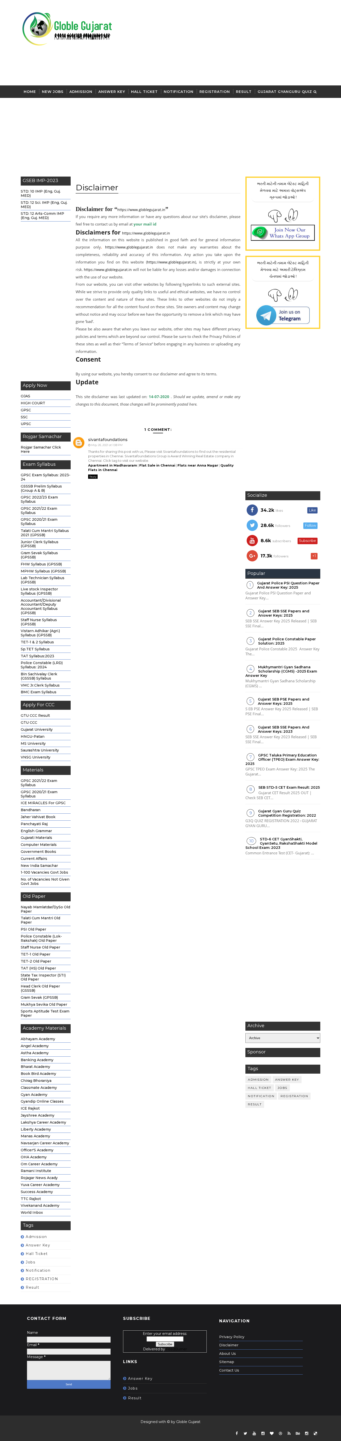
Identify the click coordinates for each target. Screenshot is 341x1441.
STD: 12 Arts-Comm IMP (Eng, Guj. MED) (42, 215)
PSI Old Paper (33, 929)
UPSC (26, 424)
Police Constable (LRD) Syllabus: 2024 (42, 665)
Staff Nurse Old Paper (40, 947)
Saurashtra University (40, 750)
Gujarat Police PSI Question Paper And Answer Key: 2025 (288, 585)
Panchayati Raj (34, 824)
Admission (80, 91)
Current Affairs (34, 858)
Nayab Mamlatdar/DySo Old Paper (45, 909)
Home (30, 91)
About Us (227, 1353)
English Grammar (36, 831)
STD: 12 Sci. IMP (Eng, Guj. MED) (44, 204)
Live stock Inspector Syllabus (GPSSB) (39, 591)
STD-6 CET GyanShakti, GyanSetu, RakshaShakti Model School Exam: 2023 (281, 843)
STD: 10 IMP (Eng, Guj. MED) (41, 193)
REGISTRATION (214, 91)
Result (244, 91)
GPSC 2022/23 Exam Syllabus (39, 499)
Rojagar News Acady (39, 1178)
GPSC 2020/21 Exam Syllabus (39, 521)
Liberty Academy (36, 1129)
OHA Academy (34, 1157)
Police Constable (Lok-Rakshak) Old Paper (41, 938)
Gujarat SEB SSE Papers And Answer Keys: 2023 (283, 729)
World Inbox (32, 1212)
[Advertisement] (229, 43)
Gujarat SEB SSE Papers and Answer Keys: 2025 (283, 613)
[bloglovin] (271, 1433)
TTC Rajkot (31, 1199)
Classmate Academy (39, 1087)
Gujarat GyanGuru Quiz (285, 91)
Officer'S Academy (37, 1150)
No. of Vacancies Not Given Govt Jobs (45, 881)
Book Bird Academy (38, 1073)
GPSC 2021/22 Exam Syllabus (39, 510)
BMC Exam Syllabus (38, 692)
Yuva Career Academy (40, 1185)
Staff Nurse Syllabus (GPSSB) (39, 622)
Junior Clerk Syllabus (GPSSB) (39, 544)
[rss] (289, 1433)
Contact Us (229, 1370)
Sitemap (226, 1362)
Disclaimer (228, 1345)
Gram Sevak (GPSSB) (39, 997)
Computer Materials (39, 844)
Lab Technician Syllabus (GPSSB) (42, 580)
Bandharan (30, 810)
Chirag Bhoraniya (36, 1080)
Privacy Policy (231, 1337)
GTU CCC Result (35, 715)
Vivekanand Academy (40, 1205)
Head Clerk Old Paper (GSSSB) (40, 988)
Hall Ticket (144, 91)
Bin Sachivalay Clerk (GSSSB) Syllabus (39, 676)
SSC (24, 417)
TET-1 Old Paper (35, 954)
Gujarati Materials (36, 837)
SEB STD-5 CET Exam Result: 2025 (289, 787)
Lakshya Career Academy (43, 1122)
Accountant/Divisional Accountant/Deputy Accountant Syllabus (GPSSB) (41, 606)
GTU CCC (29, 722)
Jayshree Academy (37, 1115)
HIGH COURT (33, 403)
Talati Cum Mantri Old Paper (40, 920)
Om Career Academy (39, 1164)
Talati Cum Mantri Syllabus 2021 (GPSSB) (45, 532)
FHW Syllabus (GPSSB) (41, 564)
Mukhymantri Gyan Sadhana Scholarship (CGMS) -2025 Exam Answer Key (281, 671)
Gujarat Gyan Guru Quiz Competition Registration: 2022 (287, 813)
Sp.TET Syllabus (35, 649)
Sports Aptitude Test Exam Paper (45, 1013)
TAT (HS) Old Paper (38, 968)
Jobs (30, 1262)
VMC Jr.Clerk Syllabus (40, 685)
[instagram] (263, 1433)
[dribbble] (280, 1433)
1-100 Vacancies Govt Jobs (44, 872)
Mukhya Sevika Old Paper (44, 1004)
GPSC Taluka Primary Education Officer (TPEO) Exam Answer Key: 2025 (282, 759)
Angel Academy (35, 1046)
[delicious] (315, 1433)
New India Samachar (39, 865)
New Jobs (52, 91)
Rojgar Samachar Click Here (41, 449)
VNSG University (35, 757)
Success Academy (37, 1192)
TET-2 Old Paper (36, 961)
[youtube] (254, 1433)
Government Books (38, 851)
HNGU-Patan (32, 736)
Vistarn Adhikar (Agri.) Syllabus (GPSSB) (40, 633)
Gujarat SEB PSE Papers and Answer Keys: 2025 (283, 701)
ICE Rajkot (30, 1108)
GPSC (26, 410)
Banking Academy (37, 1060)
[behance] (298, 1433)
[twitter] (245, 1433)
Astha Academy (35, 1053)
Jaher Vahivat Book (38, 817)
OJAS (25, 396)
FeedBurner (176, 1349)
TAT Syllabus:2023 (37, 656)
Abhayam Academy (38, 1039)
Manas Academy (35, 1136)
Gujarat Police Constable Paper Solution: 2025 (287, 641)
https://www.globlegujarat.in (141, 209)
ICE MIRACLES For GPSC (43, 803)
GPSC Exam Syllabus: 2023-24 (45, 477)
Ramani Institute (36, 1171)
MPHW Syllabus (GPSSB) (43, 571)
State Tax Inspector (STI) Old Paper (43, 977)
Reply (92, 476)
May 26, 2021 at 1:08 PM (107, 445)
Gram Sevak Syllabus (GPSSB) (39, 555)
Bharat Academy (35, 1066)
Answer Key (111, 91)
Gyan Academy (34, 1094)
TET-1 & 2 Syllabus (37, 642)
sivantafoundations (108, 439)
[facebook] (236, 1433)
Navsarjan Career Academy (45, 1143)
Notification (178, 91)
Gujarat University (37, 729)
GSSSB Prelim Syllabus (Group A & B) (41, 488)
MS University (33, 743)
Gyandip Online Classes (42, 1101)
